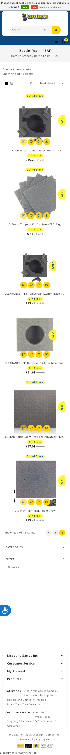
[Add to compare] (39, 141)
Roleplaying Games (19, 699)
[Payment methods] (20, 745)
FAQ (37, 721)
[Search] (56, 30)
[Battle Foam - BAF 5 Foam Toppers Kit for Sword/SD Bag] (35, 196)
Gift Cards (13, 725)
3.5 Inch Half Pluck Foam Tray (35, 510)
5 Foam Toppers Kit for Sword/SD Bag (35, 224)
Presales (40, 699)
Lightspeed (43, 739)
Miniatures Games (44, 690)
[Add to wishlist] (31, 141)
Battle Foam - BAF (46, 56)
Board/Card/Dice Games (22, 704)
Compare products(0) (17, 69)
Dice (26, 690)
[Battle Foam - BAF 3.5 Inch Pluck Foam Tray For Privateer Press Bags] (35, 409)
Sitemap (48, 721)
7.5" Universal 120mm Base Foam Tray (35, 150)
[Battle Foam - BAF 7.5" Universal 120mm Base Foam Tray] (35, 122)
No (34, 7)
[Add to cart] (23, 285)
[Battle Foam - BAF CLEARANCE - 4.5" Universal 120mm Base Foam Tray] (35, 266)
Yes (25, 7)
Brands (26, 56)
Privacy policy (41, 716)
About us (38, 712)
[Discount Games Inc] (35, 17)
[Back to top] (62, 746)
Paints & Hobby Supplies (39, 695)
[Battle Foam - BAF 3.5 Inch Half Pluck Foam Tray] (35, 483)
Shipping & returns (19, 721)
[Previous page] (49, 533)
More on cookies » (50, 7)
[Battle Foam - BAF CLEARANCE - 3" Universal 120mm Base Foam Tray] (35, 335)
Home (15, 56)
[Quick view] (46, 141)
